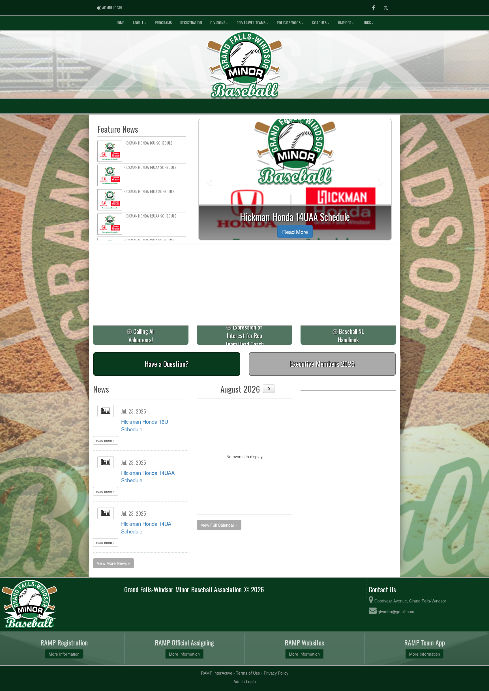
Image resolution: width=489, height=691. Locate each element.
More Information (64, 654)
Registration (191, 22)
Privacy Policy (276, 673)
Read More (295, 231)
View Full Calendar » (219, 525)
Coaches (319, 22)
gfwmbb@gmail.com (396, 611)
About (138, 22)
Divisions (217, 22)
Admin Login (244, 681)
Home (119, 22)
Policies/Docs (289, 22)
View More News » (113, 563)
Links (367, 22)
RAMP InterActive (216, 673)
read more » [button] (105, 440)
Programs (163, 22)
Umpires (344, 22)
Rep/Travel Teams (251, 22)
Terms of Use (248, 673)
